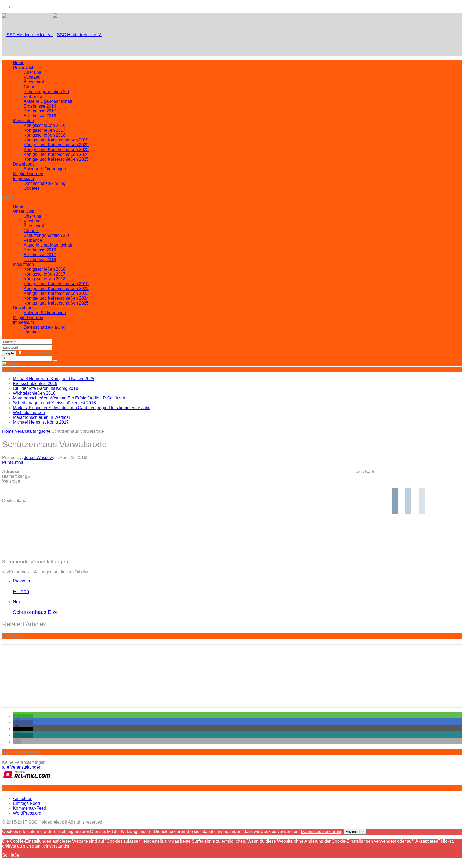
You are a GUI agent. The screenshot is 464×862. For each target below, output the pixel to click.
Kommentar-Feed (29, 808)
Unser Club (24, 67)
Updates (32, 188)
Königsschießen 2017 (45, 130)
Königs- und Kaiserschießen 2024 (56, 154)
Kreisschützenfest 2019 (35, 383)
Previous (21, 581)
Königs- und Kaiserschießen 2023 (56, 149)
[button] (23, 716)
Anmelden (22, 798)
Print (6, 462)
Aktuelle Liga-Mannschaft (48, 101)
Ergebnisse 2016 (40, 106)
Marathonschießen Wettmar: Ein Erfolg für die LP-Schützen (69, 398)
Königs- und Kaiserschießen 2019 (56, 140)
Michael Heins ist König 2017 (41, 422)
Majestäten (23, 120)
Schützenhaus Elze (35, 612)
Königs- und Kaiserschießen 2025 (56, 159)
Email (17, 462)
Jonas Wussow (38, 457)
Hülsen (21, 591)
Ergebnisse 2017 (40, 111)
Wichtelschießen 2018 (34, 393)
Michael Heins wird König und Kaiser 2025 (53, 378)
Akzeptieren (355, 832)
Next (17, 602)
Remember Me (38, 353)
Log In (9, 353)
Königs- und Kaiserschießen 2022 (56, 144)
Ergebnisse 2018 (40, 115)
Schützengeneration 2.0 (46, 91)
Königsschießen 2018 (45, 135)
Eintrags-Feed (26, 803)
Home (18, 62)
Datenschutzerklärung (45, 183)
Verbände (33, 96)
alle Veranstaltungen (21, 767)
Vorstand (32, 77)
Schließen (12, 855)
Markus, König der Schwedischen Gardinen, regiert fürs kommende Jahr (81, 407)
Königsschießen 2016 (45, 125)
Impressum (23, 178)
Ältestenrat (34, 82)
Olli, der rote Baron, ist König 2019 (45, 388)
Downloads (24, 164)
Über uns (32, 72)
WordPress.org (27, 813)
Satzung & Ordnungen (45, 169)
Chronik (31, 87)
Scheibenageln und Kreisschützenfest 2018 (54, 403)
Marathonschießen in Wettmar (41, 417)
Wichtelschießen (29, 412)
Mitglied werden (28, 173)
